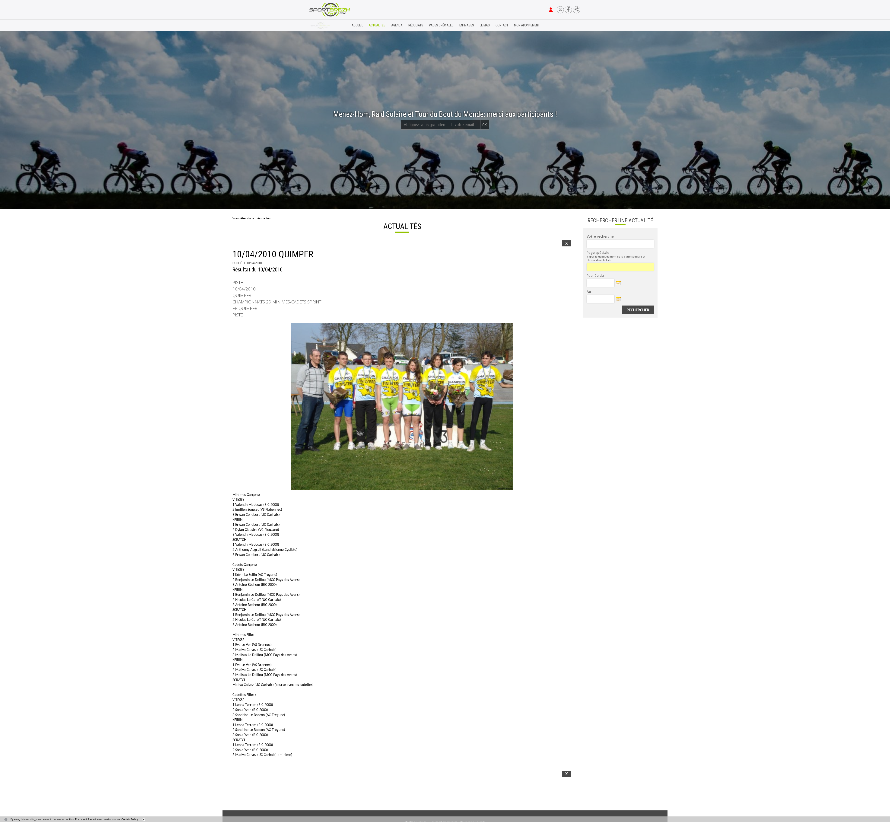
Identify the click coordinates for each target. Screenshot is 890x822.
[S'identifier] (551, 10)
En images (466, 25)
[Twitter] (560, 10)
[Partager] (576, 10)
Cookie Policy (129, 819)
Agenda (397, 25)
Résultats (415, 25)
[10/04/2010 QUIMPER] (402, 406)
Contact (502, 25)
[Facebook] (568, 10)
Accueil (357, 25)
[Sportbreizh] (320, 25)
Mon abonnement (527, 25)
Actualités (377, 25)
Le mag (485, 25)
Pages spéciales (441, 25)
